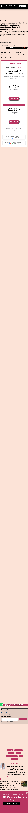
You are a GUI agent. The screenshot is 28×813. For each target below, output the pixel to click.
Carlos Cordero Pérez (6, 42)
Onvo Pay (10, 750)
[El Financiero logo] (10, 6)
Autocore (11, 753)
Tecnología (3, 21)
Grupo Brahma (18, 750)
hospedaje (14, 759)
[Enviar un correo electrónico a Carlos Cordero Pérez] (7, 777)
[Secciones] (2, 6)
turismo (18, 753)
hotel (21, 756)
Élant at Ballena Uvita (12, 756)
